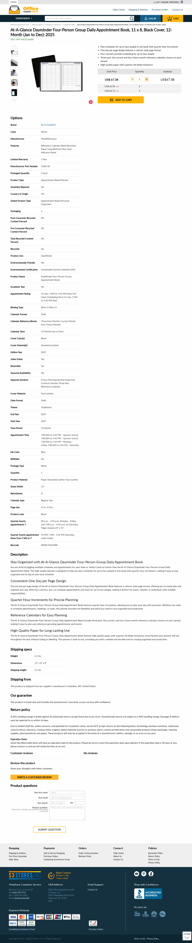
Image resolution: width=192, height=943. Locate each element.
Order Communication (88, 853)
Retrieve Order (85, 856)
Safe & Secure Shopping (54, 853)
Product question (39, 808)
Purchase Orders (160, 9)
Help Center (119, 9)
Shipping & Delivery (138, 9)
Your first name (40, 792)
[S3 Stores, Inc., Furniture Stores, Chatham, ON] (148, 893)
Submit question (49, 829)
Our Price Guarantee (18, 856)
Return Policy (154, 856)
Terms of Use (154, 859)
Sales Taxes (13, 859)
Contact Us (177, 9)
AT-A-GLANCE (48, 124)
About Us (117, 856)
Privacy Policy (154, 862)
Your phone (42, 803)
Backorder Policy (155, 853)
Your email (42, 798)
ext (71, 802)
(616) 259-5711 (19, 892)
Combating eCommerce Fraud (57, 859)
